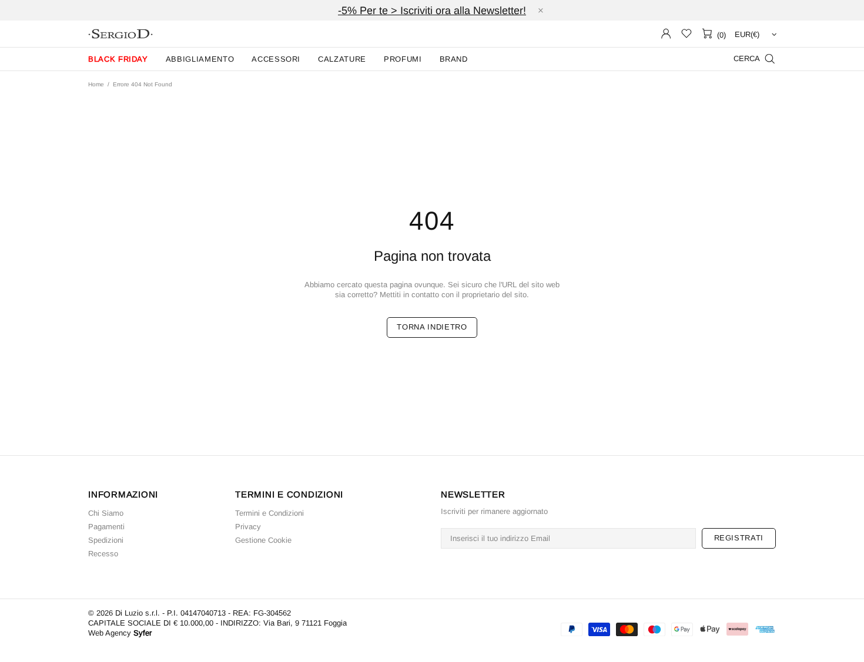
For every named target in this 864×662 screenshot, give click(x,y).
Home (96, 84)
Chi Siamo (105, 513)
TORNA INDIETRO (432, 326)
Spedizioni (105, 540)
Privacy (248, 526)
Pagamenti (106, 526)
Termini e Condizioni (269, 513)
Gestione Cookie (263, 540)
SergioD (120, 34)
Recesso (103, 553)
